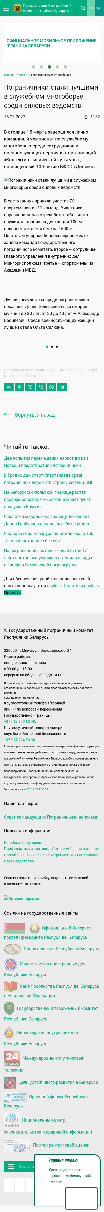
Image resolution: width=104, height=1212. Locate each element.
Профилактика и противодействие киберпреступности (51, 848)
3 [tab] (49, 67)
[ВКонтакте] (9, 387)
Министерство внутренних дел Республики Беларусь (41, 1038)
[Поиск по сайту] (83, 8)
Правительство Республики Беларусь (61, 948)
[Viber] (41, 387)
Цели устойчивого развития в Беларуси (57, 1082)
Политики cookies (81, 585)
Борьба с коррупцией (22, 842)
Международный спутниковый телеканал (44, 1064)
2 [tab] (41, 67)
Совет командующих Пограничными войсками (51, 817)
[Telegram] (62, 387)
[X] (30, 387)
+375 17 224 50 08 (19, 739)
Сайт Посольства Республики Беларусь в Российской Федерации (51, 990)
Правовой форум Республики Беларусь (46, 1101)
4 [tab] (57, 67)
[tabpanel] (52, 43)
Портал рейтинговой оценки (60, 1145)
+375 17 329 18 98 (19, 721)
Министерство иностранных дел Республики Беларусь (44, 969)
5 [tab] (65, 67)
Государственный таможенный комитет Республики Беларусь (51, 1013)
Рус (98, 8)
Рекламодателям (19, 861)
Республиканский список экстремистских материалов (51, 854)
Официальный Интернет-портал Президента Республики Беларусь (48, 932)
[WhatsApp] (51, 387)
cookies (54, 585)
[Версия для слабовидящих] (91, 8)
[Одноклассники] (19, 387)
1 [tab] (33, 67)
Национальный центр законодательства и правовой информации (48, 1126)
